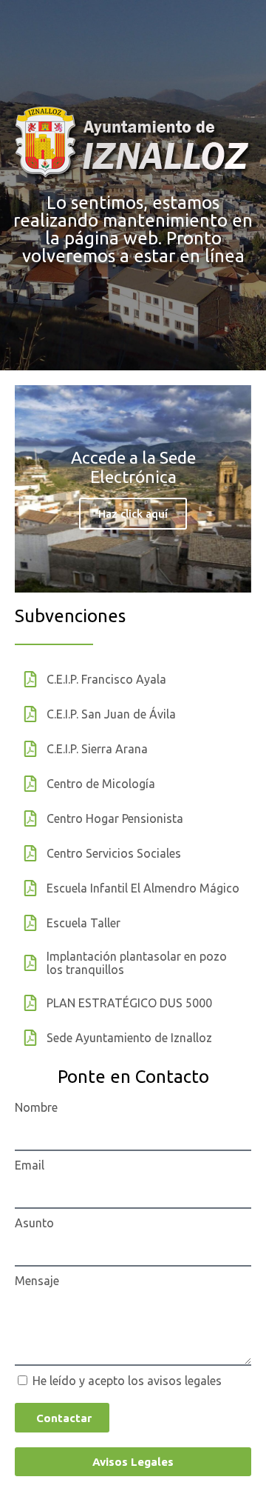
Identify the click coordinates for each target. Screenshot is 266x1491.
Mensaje (37, 1280)
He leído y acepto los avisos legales (127, 1380)
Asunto (34, 1223)
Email (29, 1165)
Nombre (36, 1107)
